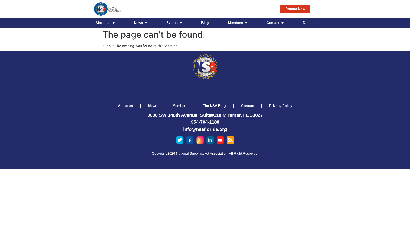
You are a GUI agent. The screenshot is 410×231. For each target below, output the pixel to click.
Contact (272, 23)
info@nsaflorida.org (205, 129)
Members (235, 23)
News (138, 23)
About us (102, 23)
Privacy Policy (280, 106)
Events (172, 23)
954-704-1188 (205, 122)
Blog (205, 23)
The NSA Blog (214, 106)
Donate (309, 23)
